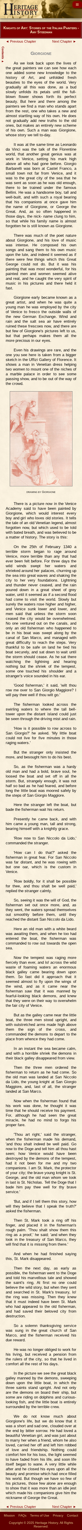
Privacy (58, 1515)
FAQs (22, 1515)
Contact (72, 1515)
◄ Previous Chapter (21, 41)
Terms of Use (39, 1515)
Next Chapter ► (64, 41)
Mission (9, 1515)
